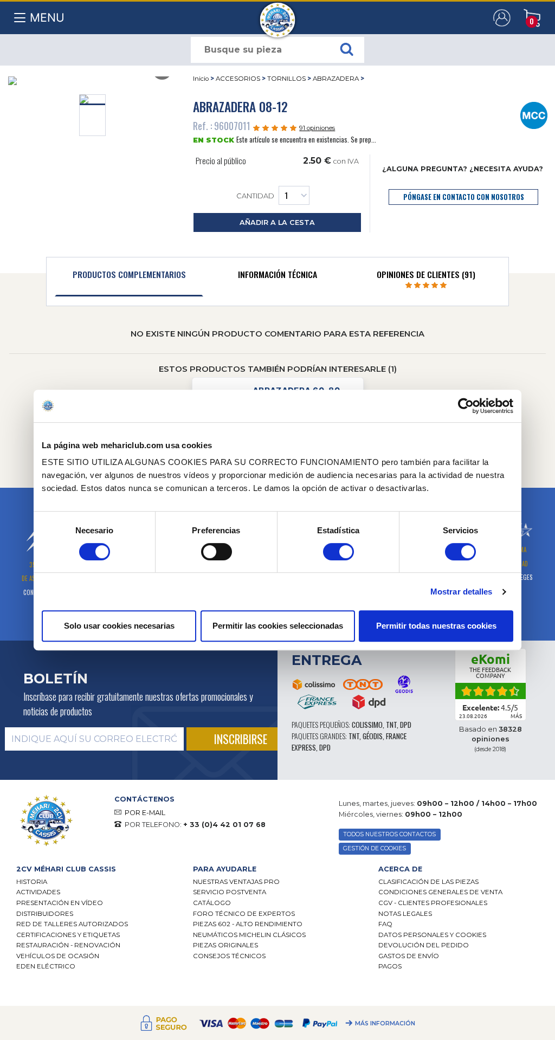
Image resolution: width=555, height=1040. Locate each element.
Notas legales (405, 914)
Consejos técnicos (229, 956)
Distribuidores (44, 914)
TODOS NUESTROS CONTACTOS (389, 834)
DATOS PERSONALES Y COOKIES (432, 935)
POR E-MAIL (145, 813)
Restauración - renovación (68, 945)
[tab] (129, 276)
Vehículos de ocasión (57, 956)
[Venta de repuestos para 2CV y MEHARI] (277, 15)
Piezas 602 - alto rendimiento (247, 924)
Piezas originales (225, 945)
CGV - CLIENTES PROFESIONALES (432, 903)
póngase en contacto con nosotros (463, 197)
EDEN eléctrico (45, 966)
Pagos (390, 966)
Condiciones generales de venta (440, 892)
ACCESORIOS (238, 78)
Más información (385, 1024)
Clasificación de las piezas (428, 882)
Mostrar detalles (461, 591)
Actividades (38, 892)
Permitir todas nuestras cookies (436, 625)
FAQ (385, 924)
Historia (31, 882)
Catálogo (212, 903)
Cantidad (255, 196)
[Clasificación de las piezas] (534, 114)
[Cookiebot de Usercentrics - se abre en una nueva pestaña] (465, 406)
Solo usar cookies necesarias (119, 625)
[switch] (216, 551)
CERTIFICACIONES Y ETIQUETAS (68, 935)
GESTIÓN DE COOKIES (374, 848)
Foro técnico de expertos (244, 914)
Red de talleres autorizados (72, 924)
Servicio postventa (229, 892)
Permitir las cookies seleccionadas (277, 625)
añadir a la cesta (277, 222)
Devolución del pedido (423, 945)
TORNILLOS (286, 78)
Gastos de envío (408, 956)
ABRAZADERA (336, 78)
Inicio (201, 78)
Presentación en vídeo (59, 903)
